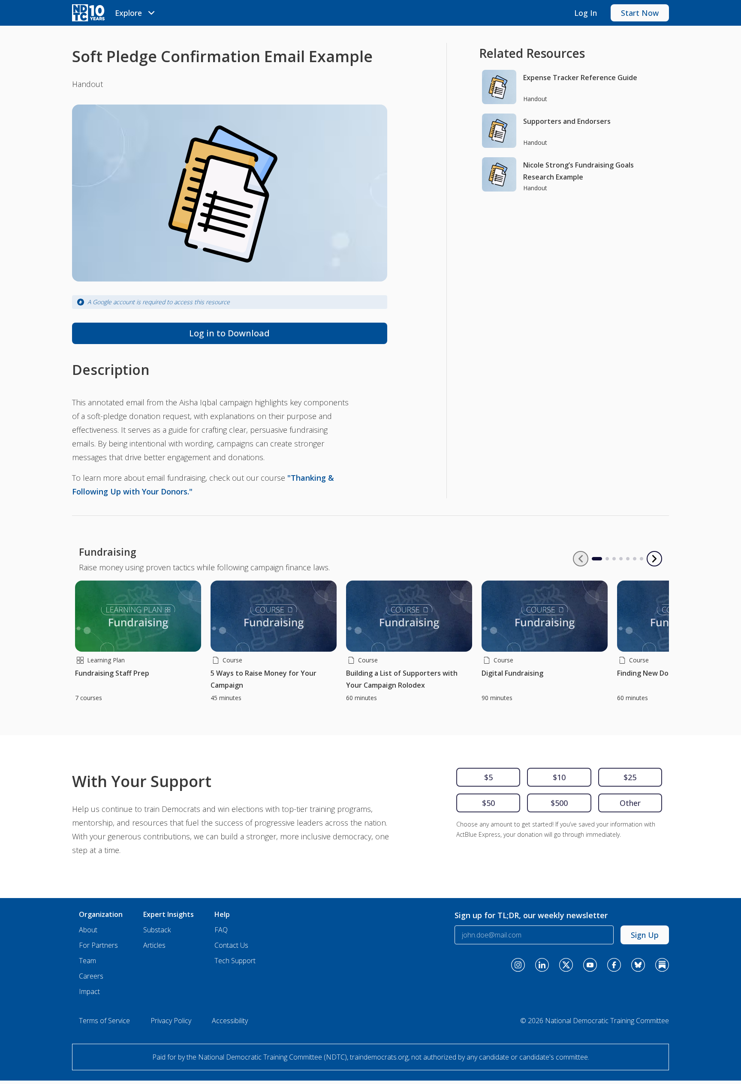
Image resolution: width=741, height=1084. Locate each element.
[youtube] (590, 965)
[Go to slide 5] (628, 558)
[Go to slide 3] (614, 558)
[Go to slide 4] (621, 558)
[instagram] (518, 965)
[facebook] (614, 965)
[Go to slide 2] (607, 558)
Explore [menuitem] (128, 13)
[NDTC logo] (88, 12)
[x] (566, 965)
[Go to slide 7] (641, 558)
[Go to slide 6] (634, 558)
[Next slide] (654, 558)
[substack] (662, 965)
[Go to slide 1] (593, 558)
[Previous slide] (580, 558)
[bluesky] (638, 965)
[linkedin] (542, 965)
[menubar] (136, 12)
